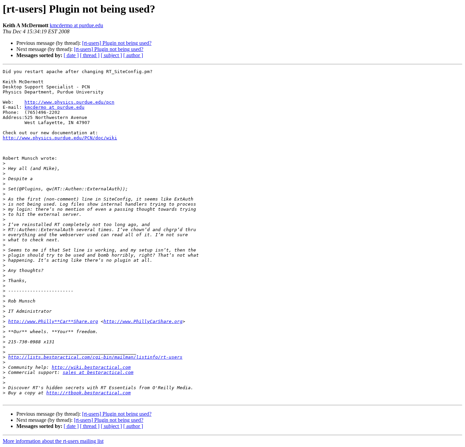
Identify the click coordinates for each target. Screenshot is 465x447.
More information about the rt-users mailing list (53, 441)
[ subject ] (111, 55)
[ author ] (133, 55)
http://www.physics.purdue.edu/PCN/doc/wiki (60, 137)
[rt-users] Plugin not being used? (116, 43)
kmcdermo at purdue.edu (76, 25)
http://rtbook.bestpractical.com (88, 392)
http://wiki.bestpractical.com (91, 367)
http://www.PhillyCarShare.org (142, 321)
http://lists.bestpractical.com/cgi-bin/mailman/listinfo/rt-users (95, 357)
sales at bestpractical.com (98, 372)
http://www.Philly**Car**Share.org (53, 321)
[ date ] (71, 55)
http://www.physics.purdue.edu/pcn (69, 102)
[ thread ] (89, 55)
